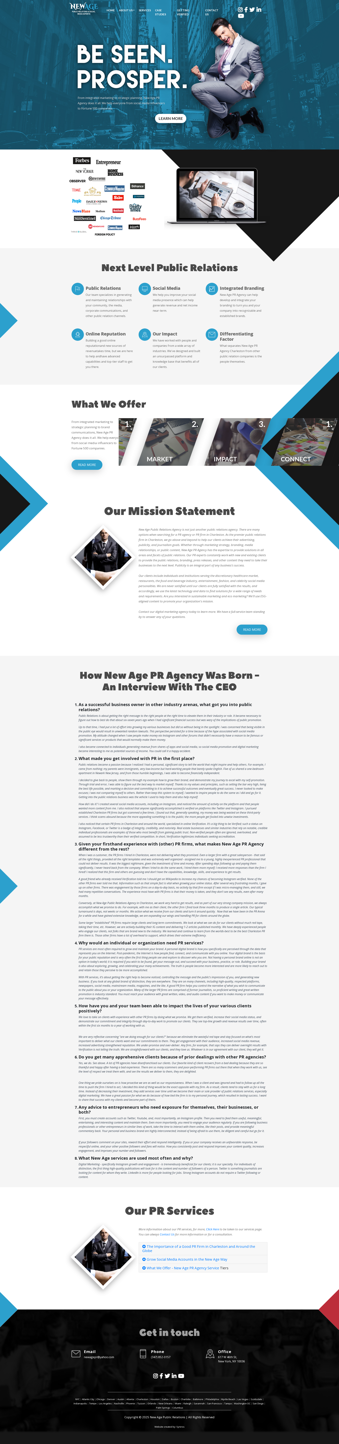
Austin (120, 1399)
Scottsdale (256, 1399)
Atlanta (130, 1399)
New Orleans (166, 1403)
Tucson (141, 1403)
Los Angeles (105, 1403)
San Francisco (214, 1403)
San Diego (258, 1403)
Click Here (212, 1229)
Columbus (177, 1407)
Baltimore (198, 1399)
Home (111, 10)
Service (213, 1268)
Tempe (93, 1403)
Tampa (228, 1403)
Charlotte (186, 1399)
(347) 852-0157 (160, 1357)
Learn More (171, 118)
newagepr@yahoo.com (99, 1357)
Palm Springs (163, 1407)
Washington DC (242, 1403)
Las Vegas (242, 1399)
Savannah (199, 1403)
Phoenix (130, 1403)
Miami (178, 1403)
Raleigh (187, 1403)
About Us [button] (126, 10)
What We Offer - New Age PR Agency (176, 1268)
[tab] (203, 1248)
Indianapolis (80, 1403)
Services (145, 10)
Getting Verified (183, 12)
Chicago (100, 1399)
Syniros (180, 1426)
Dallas (165, 1399)
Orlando (151, 1403)
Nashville (119, 1403)
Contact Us (211, 12)
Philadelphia (212, 1399)
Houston (155, 1399)
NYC (77, 1399)
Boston (175, 1399)
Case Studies (160, 12)
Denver (111, 1399)
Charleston (142, 1399)
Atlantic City (88, 1399)
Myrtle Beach (228, 1399)
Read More (87, 465)
